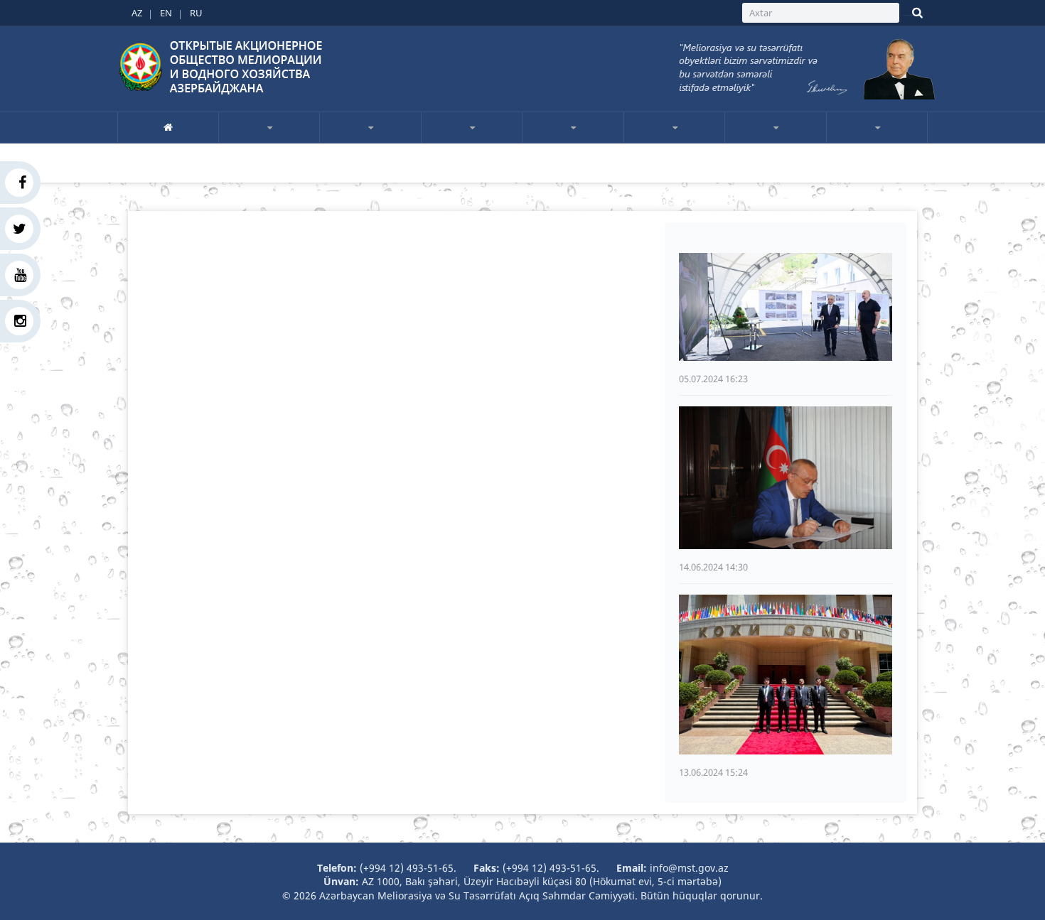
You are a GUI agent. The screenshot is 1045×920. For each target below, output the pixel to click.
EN (166, 12)
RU (196, 12)
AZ (137, 12)
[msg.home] (168, 127)
